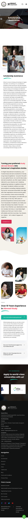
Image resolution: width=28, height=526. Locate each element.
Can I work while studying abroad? (12, 317)
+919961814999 (7, 428)
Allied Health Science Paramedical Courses (11, 488)
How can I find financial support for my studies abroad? (12, 345)
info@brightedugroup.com (10, 430)
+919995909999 (7, 441)
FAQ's (2, 467)
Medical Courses (5, 485)
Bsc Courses (4, 494)
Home (2, 456)
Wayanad (3, 443)
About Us (3, 461)
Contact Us (6, 221)
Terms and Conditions (6, 475)
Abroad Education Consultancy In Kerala (5, 508)
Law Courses (4, 496)
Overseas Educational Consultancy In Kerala (20, 509)
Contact (3, 464)
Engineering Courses (6, 491)
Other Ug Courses (5, 499)
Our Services (4, 458)
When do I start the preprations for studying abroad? (12, 353)
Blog (2, 472)
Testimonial (4, 469)
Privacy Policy (4, 478)
